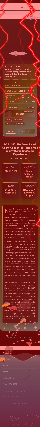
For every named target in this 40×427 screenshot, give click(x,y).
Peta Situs (26, 413)
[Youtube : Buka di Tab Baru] (26, 408)
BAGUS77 (32, 212)
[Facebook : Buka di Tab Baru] (13, 408)
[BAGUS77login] (7, 6)
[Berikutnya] (38, 40)
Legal (19, 413)
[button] (27, 7)
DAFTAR (27, 131)
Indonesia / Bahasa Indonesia (12, 397)
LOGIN (11, 131)
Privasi (12, 413)
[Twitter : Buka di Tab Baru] (17, 408)
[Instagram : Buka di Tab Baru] (22, 408)
